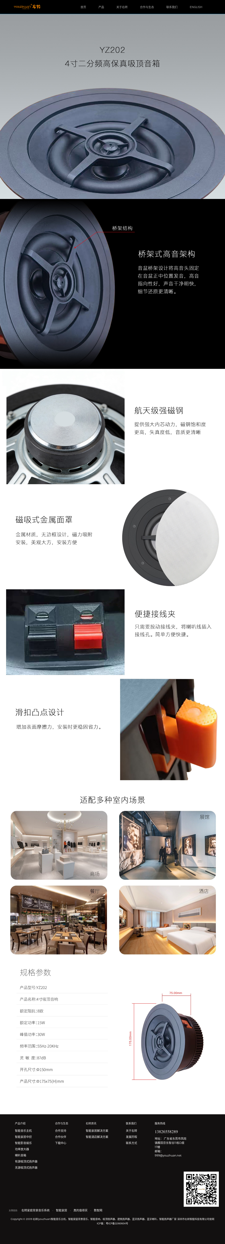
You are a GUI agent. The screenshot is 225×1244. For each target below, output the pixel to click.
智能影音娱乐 (23, 1143)
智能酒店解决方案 (97, 1136)
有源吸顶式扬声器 (26, 1161)
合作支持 (60, 1130)
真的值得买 (80, 1210)
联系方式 (131, 1143)
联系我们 (172, 7)
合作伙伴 (60, 1136)
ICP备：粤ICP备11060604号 (112, 1223)
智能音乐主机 (23, 1130)
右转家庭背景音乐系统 (35, 1210)
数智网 (98, 1210)
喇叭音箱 (20, 1155)
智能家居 (62, 1210)
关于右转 (122, 7)
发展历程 (131, 1136)
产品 (101, 7)
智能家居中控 (23, 1136)
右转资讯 (91, 1123)
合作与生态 (147, 7)
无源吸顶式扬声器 (26, 1167)
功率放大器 (22, 1149)
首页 (83, 7)
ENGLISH (196, 7)
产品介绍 (20, 1123)
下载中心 (60, 1143)
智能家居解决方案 (97, 1130)
